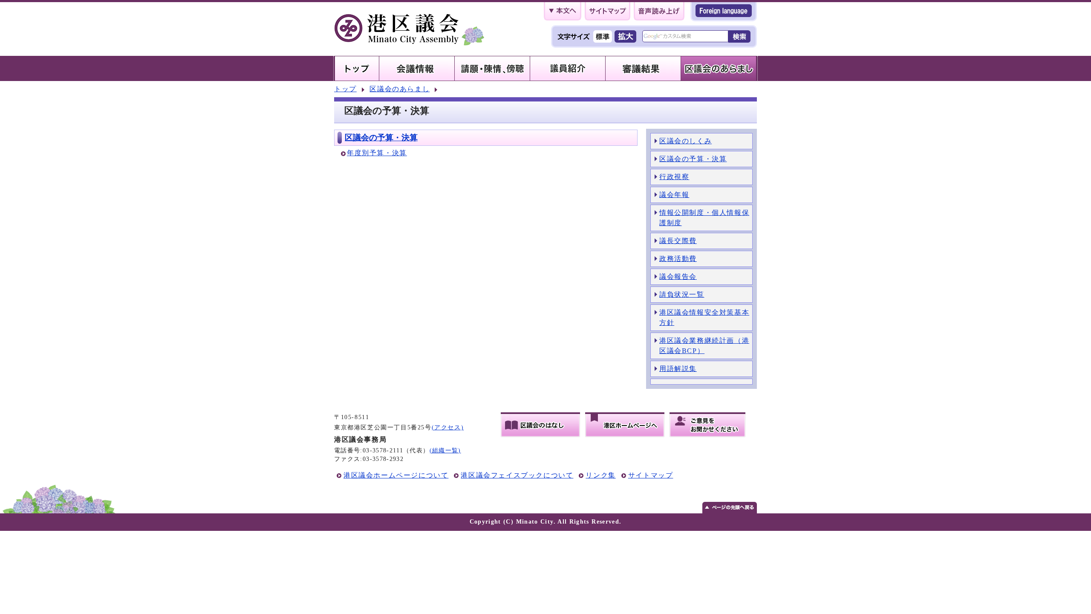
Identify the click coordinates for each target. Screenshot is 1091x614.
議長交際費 (678, 240)
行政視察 (674, 176)
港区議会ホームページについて (395, 475)
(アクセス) (448, 427)
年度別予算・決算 (377, 152)
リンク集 (600, 475)
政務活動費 (678, 258)
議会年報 (674, 194)
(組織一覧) (445, 450)
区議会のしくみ (685, 141)
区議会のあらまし (399, 89)
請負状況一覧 (681, 294)
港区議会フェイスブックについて (517, 475)
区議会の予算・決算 (381, 137)
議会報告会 (678, 276)
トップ (345, 89)
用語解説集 (678, 368)
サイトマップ (650, 475)
